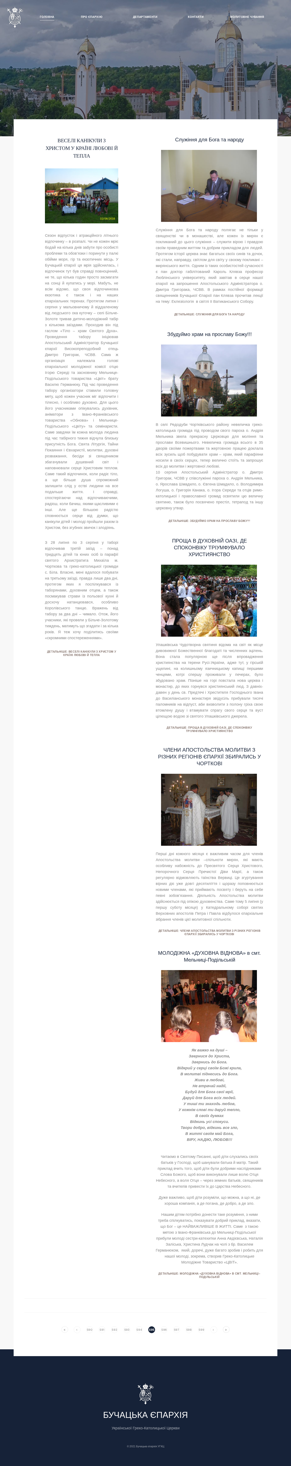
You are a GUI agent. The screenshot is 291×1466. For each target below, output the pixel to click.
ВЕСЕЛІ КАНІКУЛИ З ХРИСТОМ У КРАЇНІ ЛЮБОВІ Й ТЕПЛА (82, 148)
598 (189, 1330)
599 (201, 1330)
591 (101, 1330)
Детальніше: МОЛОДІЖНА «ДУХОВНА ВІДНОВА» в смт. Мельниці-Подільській (209, 1275)
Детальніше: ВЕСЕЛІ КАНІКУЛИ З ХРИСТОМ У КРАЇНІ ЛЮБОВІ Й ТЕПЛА (81, 653)
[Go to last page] (226, 1329)
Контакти (195, 17)
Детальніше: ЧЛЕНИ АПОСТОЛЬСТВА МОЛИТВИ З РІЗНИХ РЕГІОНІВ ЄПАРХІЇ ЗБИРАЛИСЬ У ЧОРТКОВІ (209, 932)
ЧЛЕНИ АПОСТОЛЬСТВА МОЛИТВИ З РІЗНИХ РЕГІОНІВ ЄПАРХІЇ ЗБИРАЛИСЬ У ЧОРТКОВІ (209, 756)
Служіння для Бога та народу (209, 139)
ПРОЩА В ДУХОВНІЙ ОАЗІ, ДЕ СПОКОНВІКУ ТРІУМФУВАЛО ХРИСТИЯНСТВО (209, 547)
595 (151, 1330)
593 (127, 1330)
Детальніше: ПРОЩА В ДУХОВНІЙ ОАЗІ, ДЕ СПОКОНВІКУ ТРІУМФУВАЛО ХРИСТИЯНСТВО (209, 729)
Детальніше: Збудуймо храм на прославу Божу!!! (209, 521)
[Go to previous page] (77, 1329)
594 (139, 1330)
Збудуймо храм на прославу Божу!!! (209, 334)
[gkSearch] (279, 16)
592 (114, 1330)
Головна (47, 17)
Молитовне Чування (247, 17)
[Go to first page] (64, 1329)
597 (176, 1330)
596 (164, 1330)
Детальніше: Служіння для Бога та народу (209, 314)
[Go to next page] (213, 1329)
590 (90, 1330)
